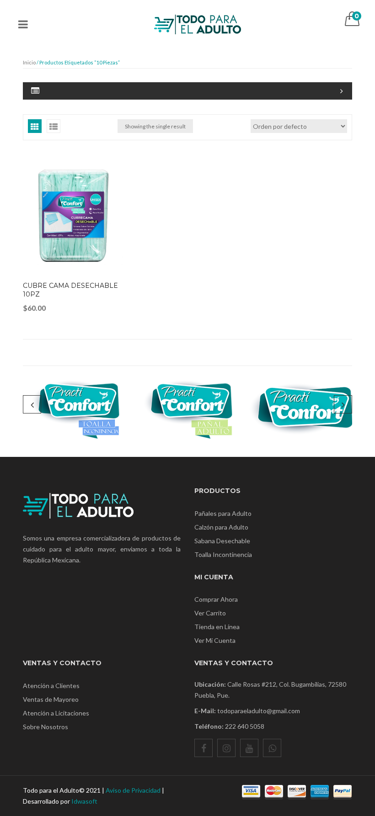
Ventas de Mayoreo (51, 699)
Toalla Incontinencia (223, 554)
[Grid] (35, 126)
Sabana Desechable (222, 541)
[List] (53, 126)
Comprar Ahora (216, 599)
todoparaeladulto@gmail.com (258, 711)
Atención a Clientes (51, 685)
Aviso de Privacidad (133, 790)
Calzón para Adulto (221, 527)
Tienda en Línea (217, 627)
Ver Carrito (210, 613)
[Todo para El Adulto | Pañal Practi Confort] (197, 20)
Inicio (29, 62)
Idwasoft (84, 801)
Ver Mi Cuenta (215, 640)
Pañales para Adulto (223, 513)
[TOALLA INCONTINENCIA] (75, 408)
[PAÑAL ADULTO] (188, 408)
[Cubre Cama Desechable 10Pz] (73, 215)
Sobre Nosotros (45, 727)
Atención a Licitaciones (56, 713)
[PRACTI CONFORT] (300, 408)
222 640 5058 (244, 726)
